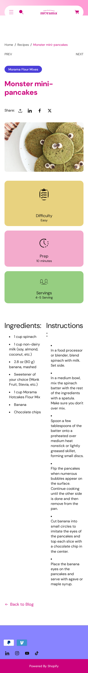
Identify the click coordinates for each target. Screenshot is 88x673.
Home (9, 45)
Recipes (23, 45)
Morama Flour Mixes (23, 69)
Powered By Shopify (44, 666)
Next (79, 54)
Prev (8, 54)
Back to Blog (22, 604)
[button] (11, 12)
